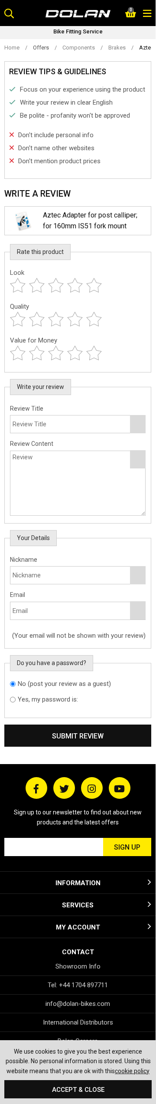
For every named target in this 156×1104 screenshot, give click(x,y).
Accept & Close (78, 1090)
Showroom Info (78, 966)
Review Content (31, 443)
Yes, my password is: (48, 699)
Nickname (23, 559)
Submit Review (78, 736)
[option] (78, 32)
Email (17, 594)
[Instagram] (92, 788)
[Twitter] (64, 788)
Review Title (26, 408)
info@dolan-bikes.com (78, 1004)
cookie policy (132, 1071)
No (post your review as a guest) (64, 684)
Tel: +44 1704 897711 (78, 985)
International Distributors (78, 1022)
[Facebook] (36, 788)
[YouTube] (119, 788)
